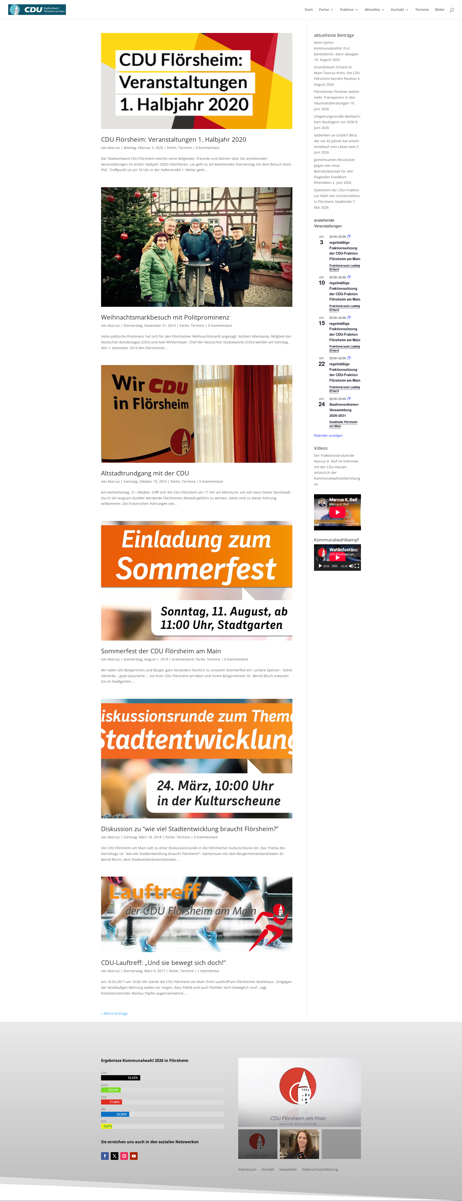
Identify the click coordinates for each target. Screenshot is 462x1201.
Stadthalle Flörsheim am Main (343, 424)
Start (309, 10)
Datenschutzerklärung (320, 1170)
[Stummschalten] (351, 566)
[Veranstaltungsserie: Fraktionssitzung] (349, 236)
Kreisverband (183, 659)
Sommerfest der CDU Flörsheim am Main (161, 651)
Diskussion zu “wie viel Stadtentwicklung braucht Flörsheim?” (189, 828)
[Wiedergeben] (320, 566)
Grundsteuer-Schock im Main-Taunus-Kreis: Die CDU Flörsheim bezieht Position (337, 73)
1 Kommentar (208, 971)
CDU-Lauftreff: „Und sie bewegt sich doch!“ (163, 962)
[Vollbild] (356, 566)
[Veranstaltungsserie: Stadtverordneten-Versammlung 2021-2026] (349, 399)
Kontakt (397, 10)
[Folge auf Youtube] (134, 1156)
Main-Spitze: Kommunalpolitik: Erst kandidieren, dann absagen (336, 48)
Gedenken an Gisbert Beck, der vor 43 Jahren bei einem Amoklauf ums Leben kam (336, 141)
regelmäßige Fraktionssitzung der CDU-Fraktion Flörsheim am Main (344, 250)
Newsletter (288, 1170)
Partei (324, 10)
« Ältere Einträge (114, 1013)
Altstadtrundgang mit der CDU (145, 473)
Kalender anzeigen (328, 435)
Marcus (114, 147)
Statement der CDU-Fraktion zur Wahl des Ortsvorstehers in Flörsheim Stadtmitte (337, 196)
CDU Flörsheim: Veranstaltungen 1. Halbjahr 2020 (173, 139)
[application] (337, 557)
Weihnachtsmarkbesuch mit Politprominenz (165, 317)
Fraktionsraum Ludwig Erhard (344, 267)
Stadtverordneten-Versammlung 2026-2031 (344, 409)
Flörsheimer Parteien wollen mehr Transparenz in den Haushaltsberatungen (336, 97)
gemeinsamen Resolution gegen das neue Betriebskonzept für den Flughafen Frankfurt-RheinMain (334, 171)
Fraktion (347, 10)
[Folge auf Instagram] (124, 1156)
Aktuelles (372, 10)
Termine (422, 10)
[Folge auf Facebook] (105, 1156)
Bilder (440, 10)
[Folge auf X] (114, 1156)
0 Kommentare (207, 147)
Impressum (247, 1170)
